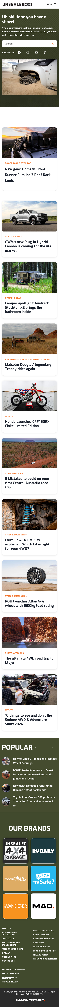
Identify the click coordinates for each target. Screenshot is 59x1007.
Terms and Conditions (45, 959)
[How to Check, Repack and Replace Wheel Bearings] (6, 761)
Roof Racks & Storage (18, 163)
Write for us (8, 961)
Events (9, 416)
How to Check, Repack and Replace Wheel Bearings (35, 761)
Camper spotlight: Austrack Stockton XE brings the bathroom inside (27, 307)
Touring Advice (14, 473)
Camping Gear (13, 298)
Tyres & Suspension (16, 534)
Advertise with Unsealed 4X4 (9, 934)
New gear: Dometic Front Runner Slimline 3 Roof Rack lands (28, 175)
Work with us (9, 957)
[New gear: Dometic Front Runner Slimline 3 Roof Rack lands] (6, 788)
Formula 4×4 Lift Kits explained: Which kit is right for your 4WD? (27, 544)
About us (6, 928)
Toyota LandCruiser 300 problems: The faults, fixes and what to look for (34, 801)
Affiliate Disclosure (43, 931)
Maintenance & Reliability (9, 977)
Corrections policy (43, 939)
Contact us (8, 939)
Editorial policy (41, 947)
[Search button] (53, 43)
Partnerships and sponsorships (11, 944)
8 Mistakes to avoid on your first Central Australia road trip (27, 483)
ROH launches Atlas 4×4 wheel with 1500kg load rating (29, 603)
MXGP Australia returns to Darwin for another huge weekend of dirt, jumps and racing (33, 774)
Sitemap (6, 953)
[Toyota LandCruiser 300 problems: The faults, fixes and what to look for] (6, 801)
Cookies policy (41, 935)
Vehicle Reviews (41, 359)
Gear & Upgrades (10, 973)
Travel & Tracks (14, 653)
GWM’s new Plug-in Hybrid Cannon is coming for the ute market (28, 246)
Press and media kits (12, 949)
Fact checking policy (44, 951)
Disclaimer (38, 943)
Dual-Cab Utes (13, 236)
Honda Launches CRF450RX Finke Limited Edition (27, 423)
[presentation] (29, 142)
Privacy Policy (40, 955)
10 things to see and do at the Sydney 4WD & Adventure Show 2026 (28, 719)
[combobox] (26, 43)
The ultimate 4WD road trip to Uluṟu (29, 660)
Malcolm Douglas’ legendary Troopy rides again (28, 366)
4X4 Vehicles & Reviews (18, 359)
